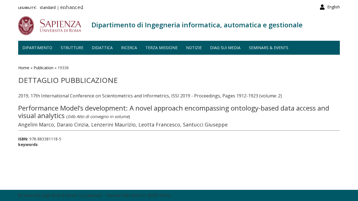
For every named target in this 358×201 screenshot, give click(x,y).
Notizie (194, 47)
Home (23, 67)
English (333, 6)
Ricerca (129, 47)
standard (48, 7)
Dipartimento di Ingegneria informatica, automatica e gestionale (197, 24)
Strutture (72, 47)
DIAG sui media (225, 47)
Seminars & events (268, 47)
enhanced (71, 7)
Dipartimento (37, 47)
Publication (43, 67)
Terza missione (161, 47)
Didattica (102, 47)
